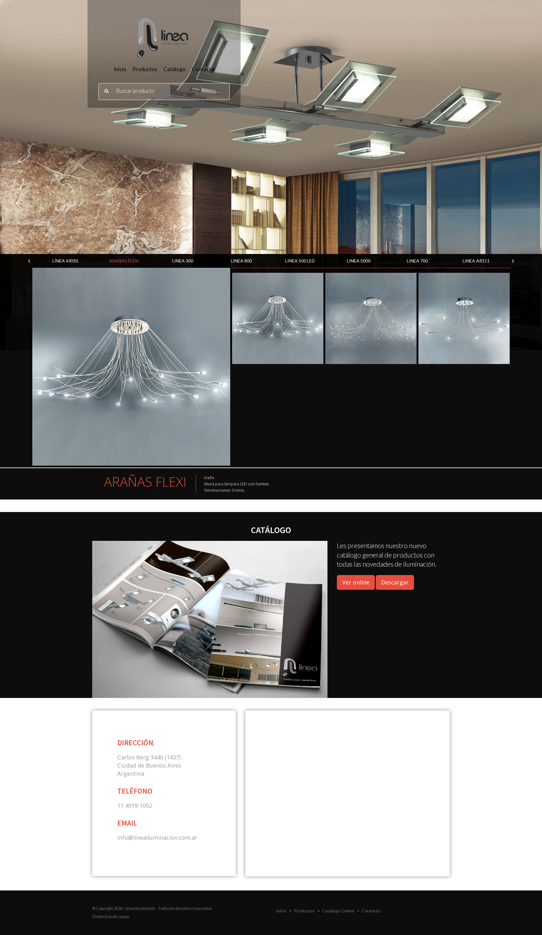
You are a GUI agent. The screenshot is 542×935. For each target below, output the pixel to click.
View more (131, 367)
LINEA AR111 (417, 260)
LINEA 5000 (300, 260)
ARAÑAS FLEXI (65, 260)
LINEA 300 (124, 260)
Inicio (120, 69)
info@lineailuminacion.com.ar (157, 837)
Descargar (395, 582)
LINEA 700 (358, 260)
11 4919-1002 (134, 805)
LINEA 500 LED (241, 260)
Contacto (203, 69)
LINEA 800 (182, 260)
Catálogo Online (338, 910)
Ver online (355, 582)
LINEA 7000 (476, 260)
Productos (144, 69)
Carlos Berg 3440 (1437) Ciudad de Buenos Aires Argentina (149, 765)
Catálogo (174, 69)
